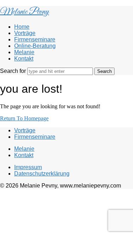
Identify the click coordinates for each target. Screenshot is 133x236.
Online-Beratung (35, 46)
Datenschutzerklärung (42, 174)
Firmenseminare (34, 39)
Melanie (24, 52)
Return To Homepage (24, 118)
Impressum (28, 167)
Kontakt (23, 59)
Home (21, 27)
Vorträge (24, 33)
